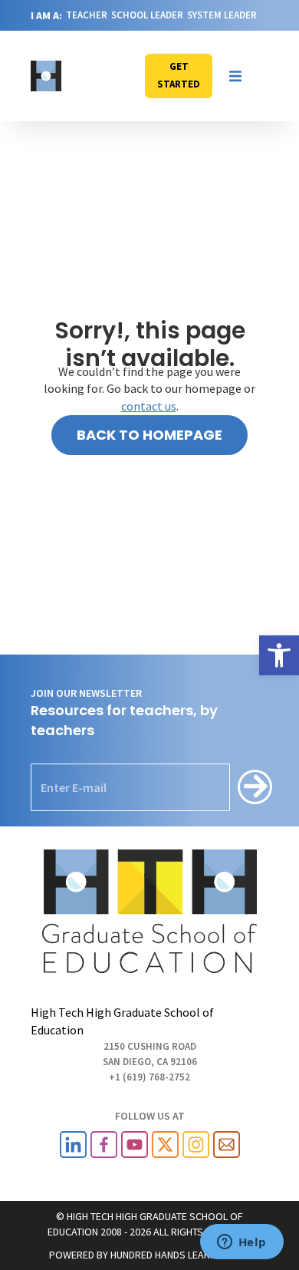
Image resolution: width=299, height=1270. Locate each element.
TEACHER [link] (86, 14)
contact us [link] (148, 406)
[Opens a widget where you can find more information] (241, 1243)
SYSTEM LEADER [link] (222, 14)
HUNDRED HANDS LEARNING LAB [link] (180, 1255)
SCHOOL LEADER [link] (147, 14)
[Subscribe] (255, 787)
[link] (279, 655)
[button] (235, 76)
